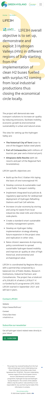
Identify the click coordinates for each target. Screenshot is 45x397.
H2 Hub (12, 15)
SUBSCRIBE (11, 338)
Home (5, 15)
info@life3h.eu (8, 317)
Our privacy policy (22, 391)
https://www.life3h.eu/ (12, 307)
